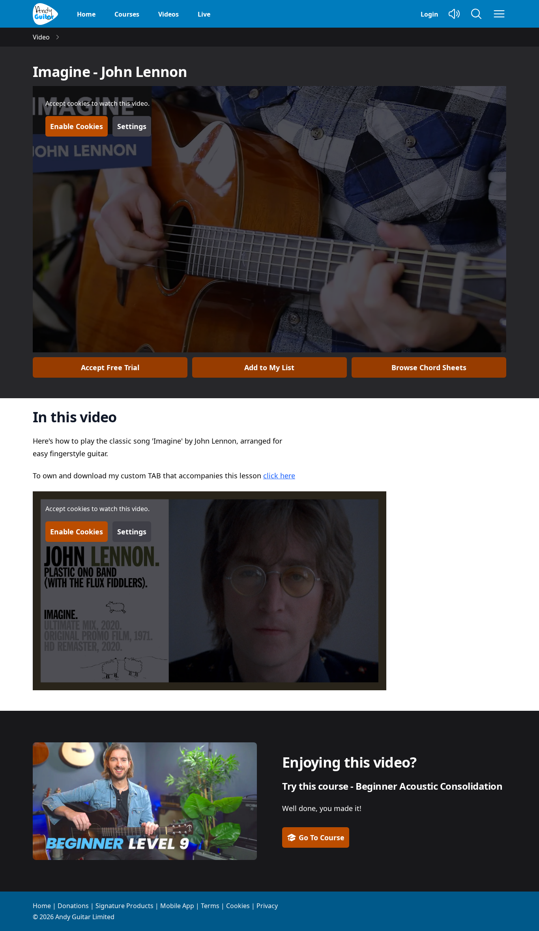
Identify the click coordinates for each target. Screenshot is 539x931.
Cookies (238, 905)
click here (279, 475)
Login (429, 14)
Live (204, 14)
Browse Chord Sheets (428, 367)
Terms (210, 905)
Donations (73, 905)
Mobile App (177, 905)
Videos (168, 14)
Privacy (267, 905)
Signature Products (124, 905)
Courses (126, 14)
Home (86, 14)
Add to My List (269, 367)
